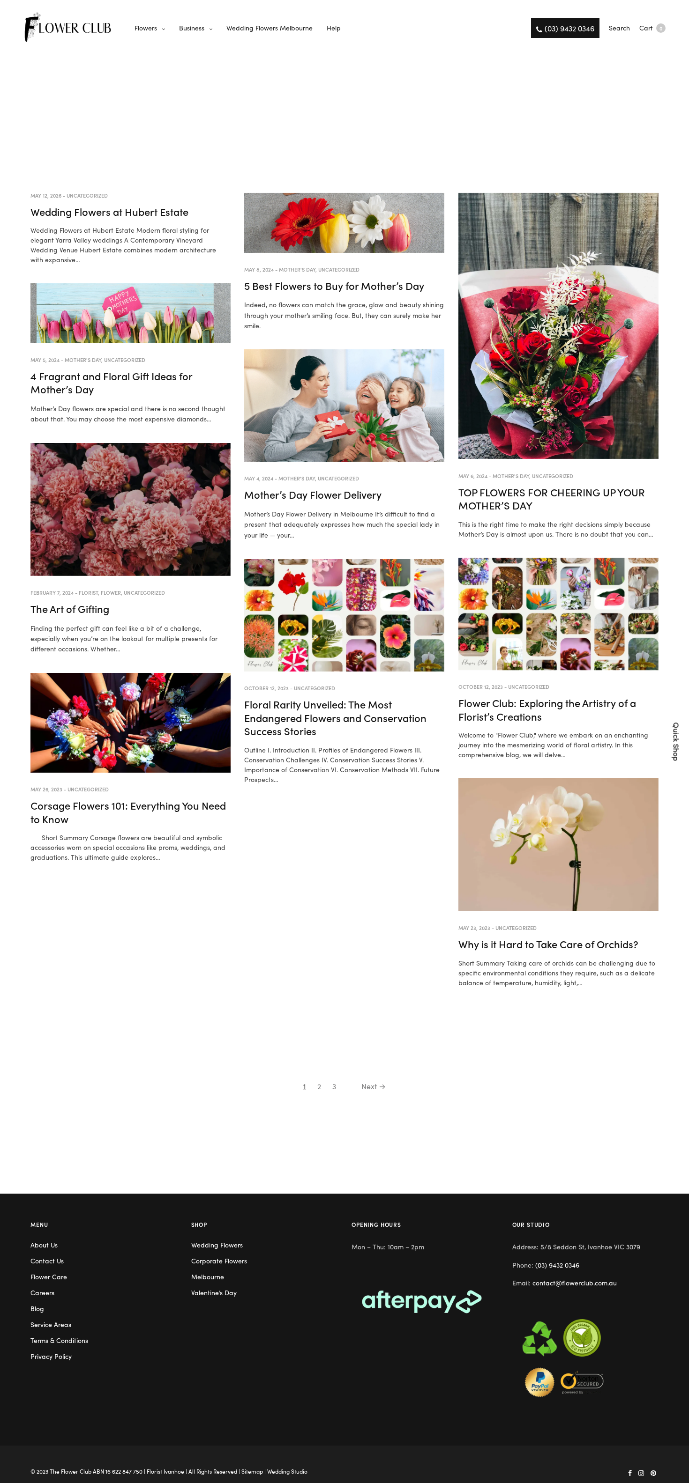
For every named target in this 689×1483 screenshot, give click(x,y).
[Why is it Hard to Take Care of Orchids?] (558, 844)
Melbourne (207, 1276)
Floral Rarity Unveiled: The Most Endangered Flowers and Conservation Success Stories (335, 717)
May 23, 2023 (474, 927)
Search (619, 27)
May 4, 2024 (258, 478)
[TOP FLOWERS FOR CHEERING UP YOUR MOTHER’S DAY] (558, 326)
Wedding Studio (287, 1471)
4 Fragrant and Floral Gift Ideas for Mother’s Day (111, 383)
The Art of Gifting (69, 608)
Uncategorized (87, 195)
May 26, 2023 (46, 789)
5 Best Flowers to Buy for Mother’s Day (334, 285)
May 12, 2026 (45, 195)
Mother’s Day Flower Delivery (313, 494)
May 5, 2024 (45, 359)
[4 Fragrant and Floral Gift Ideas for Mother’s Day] (130, 313)
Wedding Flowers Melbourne (269, 27)
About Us (44, 1244)
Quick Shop (677, 741)
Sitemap (252, 1471)
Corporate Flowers (219, 1260)
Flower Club (76, 1471)
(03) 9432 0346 (557, 1264)
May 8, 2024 (259, 269)
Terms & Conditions (59, 1340)
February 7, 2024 (52, 592)
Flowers (146, 27)
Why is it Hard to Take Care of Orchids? (548, 944)
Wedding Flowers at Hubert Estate (109, 211)
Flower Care (48, 1276)
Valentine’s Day (214, 1292)
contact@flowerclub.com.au (574, 1282)
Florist (88, 592)
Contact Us (47, 1260)
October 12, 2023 (480, 686)
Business (191, 27)
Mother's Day (297, 269)
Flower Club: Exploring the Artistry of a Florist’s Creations (547, 709)
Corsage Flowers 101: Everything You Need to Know (128, 812)
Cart (650, 27)
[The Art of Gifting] (130, 509)
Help (334, 27)
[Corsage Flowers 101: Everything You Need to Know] (130, 723)
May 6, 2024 (472, 476)
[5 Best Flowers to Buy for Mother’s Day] (344, 223)
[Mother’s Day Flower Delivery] (344, 405)
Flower (111, 592)
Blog (37, 1308)
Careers (42, 1292)
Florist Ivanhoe (165, 1471)
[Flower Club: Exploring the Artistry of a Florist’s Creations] (558, 614)
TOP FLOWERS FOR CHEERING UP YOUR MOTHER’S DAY (551, 499)
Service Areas (50, 1324)
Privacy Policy (51, 1356)
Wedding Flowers (217, 1244)
